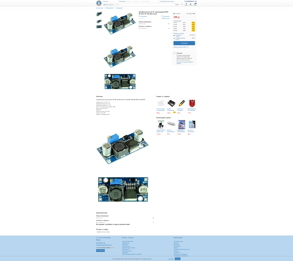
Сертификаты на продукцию (181, 255)
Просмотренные (145, 1)
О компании (177, 252)
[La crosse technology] (99, 3)
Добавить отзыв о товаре (103, 231)
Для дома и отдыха (127, 251)
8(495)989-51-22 (191, 1)
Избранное (136, 1)
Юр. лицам (176, 244)
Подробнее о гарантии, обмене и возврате (185, 62)
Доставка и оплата (178, 241)
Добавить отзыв (165, 18)
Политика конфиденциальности (182, 249)
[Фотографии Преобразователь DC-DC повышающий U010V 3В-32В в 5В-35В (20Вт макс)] (119, 24)
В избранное (166, 16)
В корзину (184, 43)
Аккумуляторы (125, 243)
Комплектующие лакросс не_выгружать (132, 254)
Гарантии (176, 243)
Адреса (186, 5)
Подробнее (171, 259)
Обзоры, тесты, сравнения (180, 254)
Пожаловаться (101, 250)
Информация (122, 1)
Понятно (178, 258)
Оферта (176, 247)
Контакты (176, 251)
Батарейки (125, 244)
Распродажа (177, 246)
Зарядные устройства (127, 241)
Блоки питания (126, 246)
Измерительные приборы (128, 247)
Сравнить (130, 1)
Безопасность (125, 249)
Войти (190, 5)
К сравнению (143, 16)
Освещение (125, 252)
